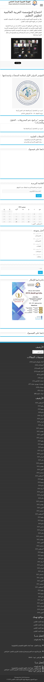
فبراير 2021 (40, 606)
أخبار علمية (40, 371)
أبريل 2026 (40, 415)
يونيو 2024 (41, 482)
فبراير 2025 (40, 457)
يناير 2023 (41, 533)
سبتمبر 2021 (40, 584)
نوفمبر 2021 (40, 577)
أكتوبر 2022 (40, 542)
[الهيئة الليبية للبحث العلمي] (22, 3)
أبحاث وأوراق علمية (38, 362)
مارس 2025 (40, 453)
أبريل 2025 (40, 450)
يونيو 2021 (41, 593)
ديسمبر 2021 (40, 574)
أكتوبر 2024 (40, 469)
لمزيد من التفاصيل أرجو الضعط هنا (33, 128)
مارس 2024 (40, 492)
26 (28, 222)
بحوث (42, 377)
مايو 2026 (41, 412)
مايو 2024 (41, 485)
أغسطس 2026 (39, 402)
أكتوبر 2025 (40, 434)
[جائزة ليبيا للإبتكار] (27, 301)
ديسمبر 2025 (40, 428)
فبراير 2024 (40, 495)
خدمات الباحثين (39, 381)
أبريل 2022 (40, 561)
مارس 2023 (40, 526)
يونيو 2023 (41, 520)
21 (16, 219)
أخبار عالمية (40, 368)
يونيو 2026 (41, 409)
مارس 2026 (40, 418)
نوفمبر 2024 (40, 466)
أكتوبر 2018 (40, 612)
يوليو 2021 (41, 590)
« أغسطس (40, 224)
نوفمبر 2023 (40, 504)
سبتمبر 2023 (40, 511)
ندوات (42, 390)
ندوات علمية (40, 393)
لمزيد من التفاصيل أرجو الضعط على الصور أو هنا (29, 110)
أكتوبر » (33, 224)
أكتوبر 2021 (40, 581)
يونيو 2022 (41, 555)
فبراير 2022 (40, 568)
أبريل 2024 (40, 488)
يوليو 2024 (41, 479)
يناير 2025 (41, 460)
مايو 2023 (41, 523)
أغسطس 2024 (39, 476)
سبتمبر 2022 (40, 546)
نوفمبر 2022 (40, 539)
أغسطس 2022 (39, 549)
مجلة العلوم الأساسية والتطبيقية (33, 139)
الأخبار (42, 374)
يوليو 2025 (41, 441)
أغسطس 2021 (39, 587)
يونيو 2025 (41, 444)
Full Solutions (26, 677)
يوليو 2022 (41, 552)
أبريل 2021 (40, 600)
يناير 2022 (41, 571)
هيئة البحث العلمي (39, 621)
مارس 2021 (40, 603)
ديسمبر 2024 (40, 463)
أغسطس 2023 (39, 514)
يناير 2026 (41, 425)
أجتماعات (41, 365)
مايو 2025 (41, 447)
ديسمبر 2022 (40, 536)
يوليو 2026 (41, 406)
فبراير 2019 (40, 609)
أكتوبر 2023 (40, 507)
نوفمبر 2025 (40, 431)
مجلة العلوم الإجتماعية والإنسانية (33, 142)
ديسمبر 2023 (40, 501)
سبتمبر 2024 (40, 472)
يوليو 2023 (41, 517)
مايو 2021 (41, 596)
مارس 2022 (40, 565)
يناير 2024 (41, 498)
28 (16, 222)
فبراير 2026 (40, 422)
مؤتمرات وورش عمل (38, 384)
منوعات (41, 387)
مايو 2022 (41, 558)
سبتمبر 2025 (40, 437)
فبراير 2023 (40, 530)
